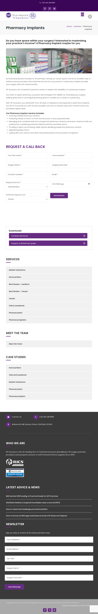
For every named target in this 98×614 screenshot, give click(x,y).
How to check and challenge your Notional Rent (26, 509)
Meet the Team (15, 344)
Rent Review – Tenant (18, 291)
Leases (12, 298)
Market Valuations (17, 270)
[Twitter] (49, 8)
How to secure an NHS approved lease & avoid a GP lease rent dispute (36, 516)
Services (77, 26)
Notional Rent (15, 277)
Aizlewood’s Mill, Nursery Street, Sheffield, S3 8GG (32, 424)
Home (69, 26)
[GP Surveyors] (21, 15)
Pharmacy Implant (17, 396)
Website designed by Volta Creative (77, 605)
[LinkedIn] (54, 8)
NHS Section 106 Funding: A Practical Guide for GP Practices (32, 496)
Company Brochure (19, 236)
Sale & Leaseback (16, 305)
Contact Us (16, 417)
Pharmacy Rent (15, 313)
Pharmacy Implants (17, 320)
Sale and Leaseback (18, 375)
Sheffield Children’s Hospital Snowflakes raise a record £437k (33, 502)
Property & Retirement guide (23, 243)
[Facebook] (45, 8)
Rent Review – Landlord (19, 284)
